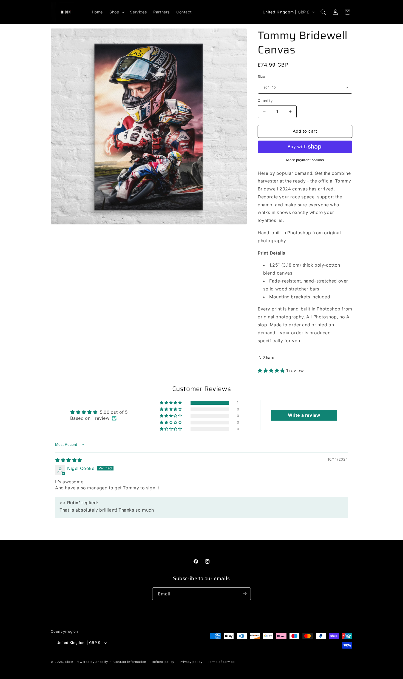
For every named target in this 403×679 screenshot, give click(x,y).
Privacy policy (191, 662)
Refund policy (163, 662)
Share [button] (268, 357)
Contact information (129, 662)
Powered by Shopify (92, 662)
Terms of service (221, 662)
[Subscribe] (245, 593)
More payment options (305, 160)
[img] (68, 460)
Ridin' (70, 662)
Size (261, 76)
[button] (116, 12)
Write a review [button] (304, 415)
